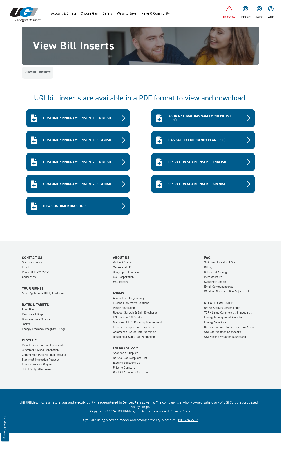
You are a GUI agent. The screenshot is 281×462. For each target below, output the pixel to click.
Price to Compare (124, 367)
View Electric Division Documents (43, 345)
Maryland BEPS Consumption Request (137, 322)
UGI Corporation (123, 277)
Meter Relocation (124, 308)
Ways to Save (127, 13)
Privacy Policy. (181, 411)
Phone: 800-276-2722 (35, 272)
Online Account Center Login (222, 308)
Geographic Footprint (126, 272)
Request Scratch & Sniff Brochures (135, 312)
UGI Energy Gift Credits (128, 317)
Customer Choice (215, 282)
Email (25, 267)
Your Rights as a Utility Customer (43, 293)
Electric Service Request (37, 364)
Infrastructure (213, 277)
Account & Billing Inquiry (128, 298)
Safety (107, 13)
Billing (208, 267)
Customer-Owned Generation (40, 350)
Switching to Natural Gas (220, 262)
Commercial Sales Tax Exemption (134, 332)
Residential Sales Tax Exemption (134, 337)
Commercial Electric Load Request (44, 355)
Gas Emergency (32, 262)
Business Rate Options (36, 319)
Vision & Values (123, 262)
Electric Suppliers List (127, 363)
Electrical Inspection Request (40, 360)
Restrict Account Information (131, 372)
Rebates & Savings (216, 272)
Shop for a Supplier (125, 353)
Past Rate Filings (32, 314)
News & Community (155, 13)
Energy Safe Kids (215, 322)
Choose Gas (89, 13)
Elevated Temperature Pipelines (133, 327)
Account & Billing (63, 13)
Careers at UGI (122, 267)
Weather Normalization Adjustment (226, 291)
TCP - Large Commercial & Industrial (228, 312)
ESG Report (120, 282)
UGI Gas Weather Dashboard (222, 332)
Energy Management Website (223, 317)
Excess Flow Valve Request (131, 303)
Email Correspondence (218, 287)
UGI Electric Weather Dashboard (225, 337)
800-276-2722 (188, 420)
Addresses (29, 277)
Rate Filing (28, 309)
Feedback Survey (5, 427)
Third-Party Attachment (37, 369)
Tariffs (26, 324)
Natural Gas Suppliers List (130, 358)
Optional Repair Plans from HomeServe (229, 327)
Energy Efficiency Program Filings (44, 329)
